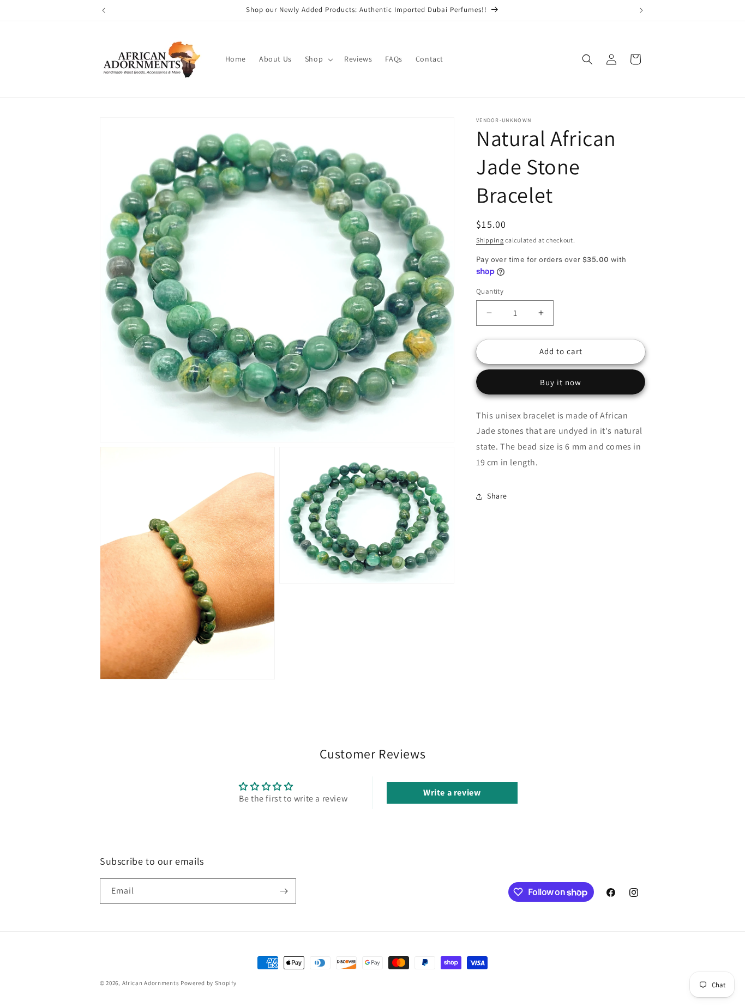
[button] (318, 58)
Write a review (451, 792)
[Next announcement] (641, 10)
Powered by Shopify (209, 983)
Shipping (490, 240)
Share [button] (497, 496)
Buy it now (560, 382)
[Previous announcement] (104, 10)
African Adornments (150, 983)
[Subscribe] (284, 891)
